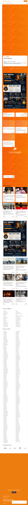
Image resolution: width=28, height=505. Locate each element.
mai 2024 (4, 363)
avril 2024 (4, 364)
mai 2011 (17, 435)
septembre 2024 (5, 358)
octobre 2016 (17, 358)
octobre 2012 (17, 415)
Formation (17, 312)
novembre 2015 (17, 371)
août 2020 (4, 416)
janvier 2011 (17, 440)
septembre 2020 (5, 415)
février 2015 (17, 382)
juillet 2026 (4, 332)
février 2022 (4, 395)
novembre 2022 (5, 384)
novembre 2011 (17, 428)
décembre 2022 (5, 383)
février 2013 (17, 410)
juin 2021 (4, 404)
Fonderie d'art (4, 326)
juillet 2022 (4, 389)
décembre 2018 (5, 440)
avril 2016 (17, 365)
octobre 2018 (4, 442)
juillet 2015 (17, 376)
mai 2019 (4, 434)
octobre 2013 (17, 401)
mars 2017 (17, 352)
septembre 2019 (5, 429)
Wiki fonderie (17, 326)
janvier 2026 (4, 339)
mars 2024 (4, 365)
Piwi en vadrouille (17, 319)
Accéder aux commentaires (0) (16, 68)
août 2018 (17, 332)
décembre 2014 (17, 384)
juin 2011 (17, 434)
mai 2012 (17, 421)
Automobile (4, 318)
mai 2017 (17, 350)
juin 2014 (17, 391)
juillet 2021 (4, 403)
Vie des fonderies (17, 325)
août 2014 (17, 389)
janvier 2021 (4, 410)
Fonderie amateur (5, 325)
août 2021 (4, 402)
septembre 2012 (17, 416)
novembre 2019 (5, 427)
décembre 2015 (17, 370)
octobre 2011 (17, 429)
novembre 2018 (5, 441)
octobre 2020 (4, 414)
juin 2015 (17, 377)
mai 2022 (4, 391)
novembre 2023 (5, 370)
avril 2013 (17, 408)
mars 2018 (17, 338)
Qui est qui (17, 320)
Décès (4, 319)
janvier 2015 (17, 383)
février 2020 (4, 423)
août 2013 (17, 403)
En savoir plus (4, 503)
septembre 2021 (5, 401)
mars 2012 (17, 423)
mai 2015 (17, 378)
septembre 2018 (17, 331)
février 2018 (17, 339)
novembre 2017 (17, 343)
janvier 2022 (4, 396)
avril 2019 (4, 435)
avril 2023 (4, 378)
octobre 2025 (4, 343)
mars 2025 (4, 351)
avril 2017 (17, 351)
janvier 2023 (4, 382)
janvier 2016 (17, 369)
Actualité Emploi (5, 313)
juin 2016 (17, 363)
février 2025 (4, 352)
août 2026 (4, 331)
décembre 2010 (17, 441)
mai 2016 (17, 364)
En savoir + (14, 492)
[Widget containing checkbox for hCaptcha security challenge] (8, 176)
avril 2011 (17, 436)
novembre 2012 (17, 414)
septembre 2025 (5, 344)
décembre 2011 (17, 427)
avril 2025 (4, 350)
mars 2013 (17, 409)
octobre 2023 (4, 371)
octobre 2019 (4, 428)
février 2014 (17, 396)
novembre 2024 (5, 356)
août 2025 (4, 345)
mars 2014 (17, 395)
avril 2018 (17, 337)
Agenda (4, 314)
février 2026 (4, 338)
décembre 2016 (17, 356)
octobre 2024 (4, 357)
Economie (4, 320)
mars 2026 (4, 337)
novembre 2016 (17, 357)
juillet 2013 (17, 404)
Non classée (7, 56)
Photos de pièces (17, 318)
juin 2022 (4, 390)
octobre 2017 (17, 344)
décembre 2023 (5, 369)
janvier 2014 (17, 397)
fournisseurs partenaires (18, 313)
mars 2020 (4, 422)
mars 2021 (4, 408)
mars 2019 (4, 436)
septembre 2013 (17, 402)
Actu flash (4, 312)
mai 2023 (4, 377)
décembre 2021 (5, 397)
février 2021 (4, 409)
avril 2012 (17, 422)
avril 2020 (4, 421)
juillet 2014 (17, 390)
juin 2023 (4, 376)
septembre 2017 (17, 345)
